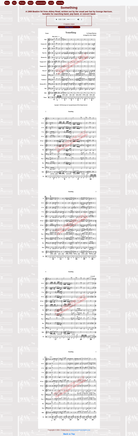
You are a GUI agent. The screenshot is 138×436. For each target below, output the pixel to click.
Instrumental (40, 3)
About (51, 3)
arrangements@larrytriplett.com (80, 430)
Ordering (60, 3)
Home (7, 3)
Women (22, 3)
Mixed (30, 3)
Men (14, 3)
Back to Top (69, 434)
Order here (69, 27)
